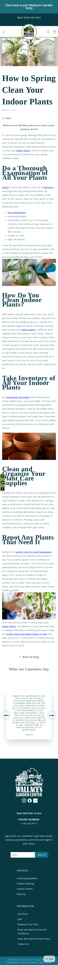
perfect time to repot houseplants (34, 551)
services (22, 870)
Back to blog (31, 657)
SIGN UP (41, 855)
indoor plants (23, 150)
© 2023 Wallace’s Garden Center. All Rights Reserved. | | (29, 961)
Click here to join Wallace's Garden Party (29, 6)
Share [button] (8, 118)
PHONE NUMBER (28, 819)
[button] (3, 32)
